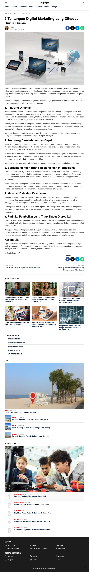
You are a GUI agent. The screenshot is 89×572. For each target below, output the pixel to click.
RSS (59, 560)
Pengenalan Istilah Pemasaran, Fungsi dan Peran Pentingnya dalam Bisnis (70, 328)
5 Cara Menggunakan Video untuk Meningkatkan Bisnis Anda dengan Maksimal (71, 300)
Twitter (35, 556)
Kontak (33, 545)
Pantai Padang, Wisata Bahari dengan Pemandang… (32, 428)
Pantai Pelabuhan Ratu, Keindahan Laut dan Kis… (31, 436)
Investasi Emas (14, 350)
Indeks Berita (61, 549)
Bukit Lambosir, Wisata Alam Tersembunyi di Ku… (33, 530)
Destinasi (17, 527)
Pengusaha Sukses (15, 346)
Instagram (10, 560)
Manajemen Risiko (15, 354)
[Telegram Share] (77, 28)
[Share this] (67, 28)
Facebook (10, 556)
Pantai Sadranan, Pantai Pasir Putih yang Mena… (30, 419)
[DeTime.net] (44, 3)
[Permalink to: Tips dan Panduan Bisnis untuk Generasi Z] (44, 469)
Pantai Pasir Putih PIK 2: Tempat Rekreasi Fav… (23, 412)
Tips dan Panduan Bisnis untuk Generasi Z (30, 496)
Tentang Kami (10, 545)
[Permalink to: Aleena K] (7, 28)
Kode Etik (59, 545)
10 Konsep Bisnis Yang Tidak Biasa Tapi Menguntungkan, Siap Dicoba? (70, 267)
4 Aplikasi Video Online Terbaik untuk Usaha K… (32, 513)
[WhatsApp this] (82, 28)
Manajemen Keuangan (16, 343)
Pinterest (61, 556)
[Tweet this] (72, 28)
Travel (7, 410)
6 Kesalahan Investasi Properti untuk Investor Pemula (23, 266)
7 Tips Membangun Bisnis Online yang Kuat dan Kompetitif (17, 323)
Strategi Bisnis (14, 339)
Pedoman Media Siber (38, 549)
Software (17, 511)
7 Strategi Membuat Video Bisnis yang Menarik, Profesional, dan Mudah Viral (17, 299)
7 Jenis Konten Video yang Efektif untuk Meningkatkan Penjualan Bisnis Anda (44, 299)
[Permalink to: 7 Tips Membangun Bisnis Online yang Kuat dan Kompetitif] (17, 313)
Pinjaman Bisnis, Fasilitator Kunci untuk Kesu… (32, 504)
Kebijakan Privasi (12, 549)
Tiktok (35, 560)
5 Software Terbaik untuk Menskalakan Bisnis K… (33, 521)
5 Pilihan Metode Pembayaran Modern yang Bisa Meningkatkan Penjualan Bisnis (44, 324)
